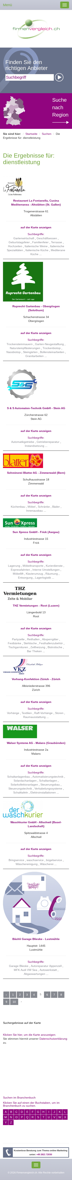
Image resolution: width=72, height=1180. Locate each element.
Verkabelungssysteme (48, 788)
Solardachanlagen (25, 780)
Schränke (44, 506)
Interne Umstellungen (46, 569)
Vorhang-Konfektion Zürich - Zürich (36, 679)
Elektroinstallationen (43, 792)
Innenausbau (34, 510)
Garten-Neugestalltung (49, 344)
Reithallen (33, 639)
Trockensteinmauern (20, 344)
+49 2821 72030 (44, 1154)
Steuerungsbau (50, 784)
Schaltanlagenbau (18, 776)
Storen (59, 713)
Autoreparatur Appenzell (46, 966)
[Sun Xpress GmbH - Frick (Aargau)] (34, 522)
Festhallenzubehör (51, 643)
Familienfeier (40, 242)
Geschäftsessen (47, 238)
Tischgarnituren (18, 647)
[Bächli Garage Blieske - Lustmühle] (34, 902)
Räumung (51, 573)
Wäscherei (46, 864)
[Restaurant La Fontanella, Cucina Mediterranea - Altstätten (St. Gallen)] (34, 186)
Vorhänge (13, 713)
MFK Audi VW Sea (25, 969)
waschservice (35, 860)
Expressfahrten (20, 569)
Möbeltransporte (33, 565)
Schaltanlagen (48, 780)
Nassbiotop (13, 352)
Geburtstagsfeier (19, 242)
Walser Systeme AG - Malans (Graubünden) (36, 743)
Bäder (56, 506)
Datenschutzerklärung (53, 1038)
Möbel (31, 506)
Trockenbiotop (52, 348)
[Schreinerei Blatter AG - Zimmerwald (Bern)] (34, 461)
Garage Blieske (18, 966)
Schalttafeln (20, 792)
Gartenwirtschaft (23, 238)
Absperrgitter (50, 639)
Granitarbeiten (34, 356)
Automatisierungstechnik (47, 776)
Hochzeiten (15, 246)
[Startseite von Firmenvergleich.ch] (36, 28)
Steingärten (30, 352)
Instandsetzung (34, 445)
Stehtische (30, 643)
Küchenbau (18, 506)
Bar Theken (34, 651)
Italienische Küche (36, 250)
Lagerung (14, 565)
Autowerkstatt (48, 969)
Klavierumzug (34, 573)
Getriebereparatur (48, 441)
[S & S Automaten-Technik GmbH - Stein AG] (34, 383)
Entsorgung (25, 577)
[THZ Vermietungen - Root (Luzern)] (34, 593)
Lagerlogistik (43, 577)
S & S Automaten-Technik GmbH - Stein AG (36, 408)
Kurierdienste (54, 565)
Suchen (46, 133)
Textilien (27, 713)
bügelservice (54, 860)
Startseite (31, 133)
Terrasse (56, 242)
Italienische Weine (36, 246)
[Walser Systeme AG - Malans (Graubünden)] (34, 731)
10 (14, 1001)
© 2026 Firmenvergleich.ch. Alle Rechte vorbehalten (36, 1172)
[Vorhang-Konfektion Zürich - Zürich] (34, 666)
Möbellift (18, 573)
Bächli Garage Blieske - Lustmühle (36, 939)
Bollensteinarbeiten (52, 352)
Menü (7, 5)
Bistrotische (55, 647)
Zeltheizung (37, 647)
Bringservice (16, 860)
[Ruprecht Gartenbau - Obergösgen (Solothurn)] (34, 281)
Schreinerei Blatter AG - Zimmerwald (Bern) (36, 472)
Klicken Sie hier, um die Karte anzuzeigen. (29, 1034)
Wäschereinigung (27, 864)
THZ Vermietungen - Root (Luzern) (36, 605)
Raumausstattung (34, 717)
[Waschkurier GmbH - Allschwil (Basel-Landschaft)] (34, 808)
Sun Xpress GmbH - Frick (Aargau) (36, 532)
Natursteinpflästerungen (25, 348)
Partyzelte (18, 639)
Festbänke (14, 643)
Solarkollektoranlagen (24, 784)
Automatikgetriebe (22, 441)
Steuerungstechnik (20, 788)
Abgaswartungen (34, 973)
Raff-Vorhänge (43, 713)
